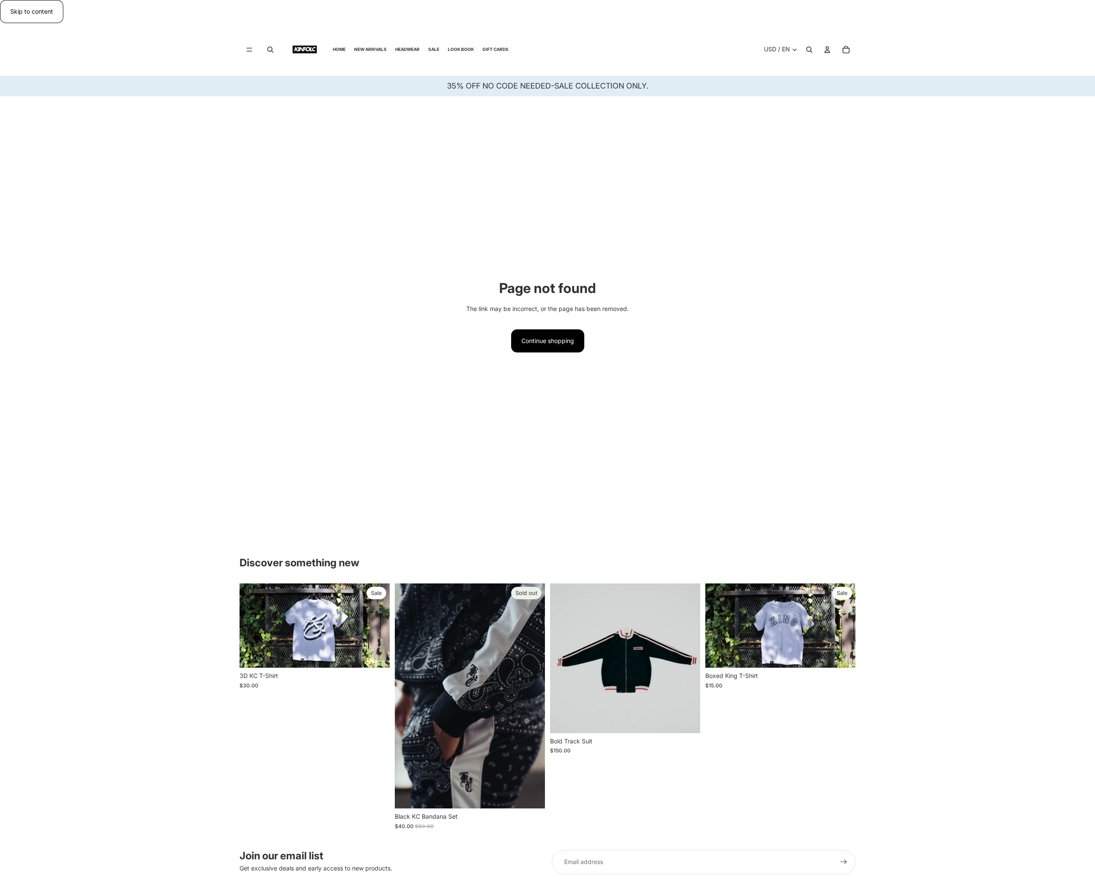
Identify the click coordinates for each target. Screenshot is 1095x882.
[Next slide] (687, 658)
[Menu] (249, 49)
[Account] (827, 49)
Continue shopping (547, 340)
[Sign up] (843, 862)
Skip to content (31, 11)
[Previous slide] (563, 658)
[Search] (270, 49)
